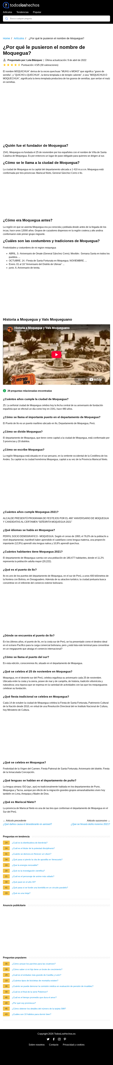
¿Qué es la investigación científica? (28, 871)
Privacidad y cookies (73, 1044)
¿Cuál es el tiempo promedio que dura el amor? (34, 997)
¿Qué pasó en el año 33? (24, 882)
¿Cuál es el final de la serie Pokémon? (30, 992)
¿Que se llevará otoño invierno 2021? (90, 824)
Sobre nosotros (37, 1044)
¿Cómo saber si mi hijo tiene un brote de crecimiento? (37, 969)
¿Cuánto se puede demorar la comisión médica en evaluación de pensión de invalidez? (52, 986)
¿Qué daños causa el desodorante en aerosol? (27, 824)
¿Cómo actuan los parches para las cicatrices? (34, 964)
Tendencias (22, 12)
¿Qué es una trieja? (21, 893)
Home (6, 38)
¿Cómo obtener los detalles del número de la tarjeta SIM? (39, 1008)
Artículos (7, 12)
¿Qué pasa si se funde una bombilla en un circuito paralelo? (40, 887)
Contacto (53, 1044)
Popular (37, 12)
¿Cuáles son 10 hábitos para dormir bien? (31, 1014)
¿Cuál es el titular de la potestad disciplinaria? (33, 848)
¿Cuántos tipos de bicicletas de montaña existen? (35, 980)
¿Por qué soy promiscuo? (24, 1003)
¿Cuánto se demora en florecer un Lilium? (31, 854)
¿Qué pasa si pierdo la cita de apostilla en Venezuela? (37, 859)
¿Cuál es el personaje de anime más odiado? (33, 876)
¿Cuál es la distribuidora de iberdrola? (30, 842)
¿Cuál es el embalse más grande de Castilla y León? (36, 975)
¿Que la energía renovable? (25, 865)
